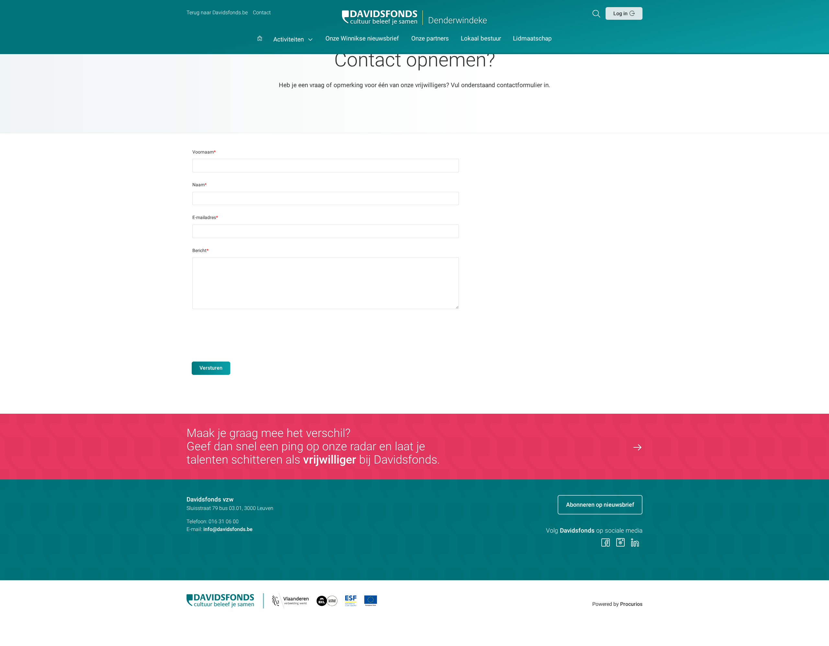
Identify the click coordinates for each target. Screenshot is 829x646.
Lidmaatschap (532, 39)
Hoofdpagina (259, 45)
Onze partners (430, 39)
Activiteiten (289, 39)
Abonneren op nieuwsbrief (600, 504)
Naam (199, 184)
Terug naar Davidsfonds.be (217, 12)
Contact (262, 12)
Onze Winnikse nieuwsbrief (362, 39)
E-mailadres (205, 217)
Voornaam (204, 152)
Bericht (200, 250)
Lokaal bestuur (481, 39)
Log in (620, 13)
